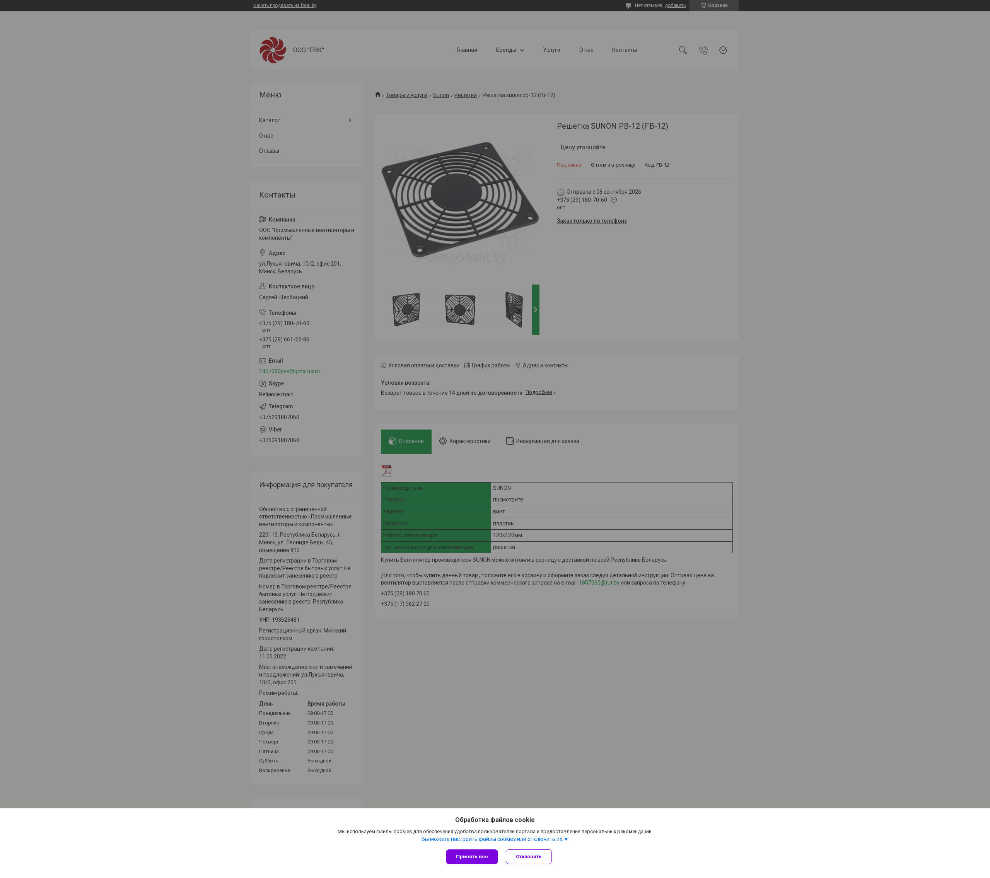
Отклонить (529, 856)
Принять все (472, 856)
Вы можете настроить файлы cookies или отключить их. (492, 839)
